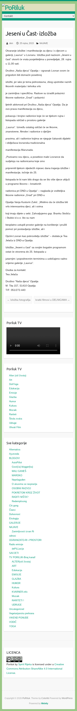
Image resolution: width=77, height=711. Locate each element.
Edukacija (14, 388)
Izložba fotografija (18, 299)
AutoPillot (17, 462)
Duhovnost (14, 514)
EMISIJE (16, 574)
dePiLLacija (18, 548)
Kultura (12, 405)
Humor (12, 401)
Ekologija (14, 518)
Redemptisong (19, 501)
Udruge (12, 423)
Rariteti (12, 414)
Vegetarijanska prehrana (21, 613)
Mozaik (13, 410)
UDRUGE (17, 604)
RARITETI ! (18, 600)
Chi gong (13, 505)
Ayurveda (14, 454)
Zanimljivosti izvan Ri (23, 531)
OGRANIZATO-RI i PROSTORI (25, 540)
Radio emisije (16, 544)
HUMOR (16, 583)
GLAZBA (16, 579)
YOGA (12, 626)
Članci (12, 510)
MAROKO (17, 475)
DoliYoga (13, 384)
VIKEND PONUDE (18, 617)
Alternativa (14, 449)
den (11, 43)
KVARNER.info (19, 591)
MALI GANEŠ (19, 471)
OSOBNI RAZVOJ (21, 488)
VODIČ (12, 622)
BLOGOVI (14, 458)
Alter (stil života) (17, 375)
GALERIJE (15, 522)
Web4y (44, 703)
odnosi (12, 535)
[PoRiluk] (38, 7)
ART (14, 566)
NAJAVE (44, 43)
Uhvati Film (15, 427)
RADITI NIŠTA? (20, 497)
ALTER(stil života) (21, 561)
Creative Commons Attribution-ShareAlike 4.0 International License (35, 668)
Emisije (13, 392)
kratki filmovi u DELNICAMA (52, 299)
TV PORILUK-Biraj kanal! (22, 557)
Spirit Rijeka (25, 664)
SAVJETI (14, 553)
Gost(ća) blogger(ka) (22, 466)
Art (10, 379)
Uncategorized (16, 609)
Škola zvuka (15, 418)
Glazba (12, 397)
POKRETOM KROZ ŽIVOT (26, 492)
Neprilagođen (18, 479)
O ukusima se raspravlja (24, 484)
